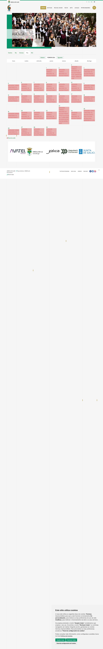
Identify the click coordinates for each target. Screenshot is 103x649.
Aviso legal (73, 171)
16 (59, 94)
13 (21, 94)
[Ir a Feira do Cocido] (9, 7)
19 (8, 111)
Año (32, 53)
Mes (27, 53)
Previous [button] (5, 151)
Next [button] (97, 151)
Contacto (80, 171)
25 (84, 109)
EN (91, 2)
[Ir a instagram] (95, 171)
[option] (16, 151)
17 (71, 94)
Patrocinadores (85, 7)
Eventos (10, 53)
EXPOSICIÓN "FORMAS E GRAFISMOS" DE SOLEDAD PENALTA (89, 71)
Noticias (49, 7)
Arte (71, 7)
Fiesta (66, 7)
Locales (77, 7)
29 (47, 127)
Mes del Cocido (58, 7)
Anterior (43, 57)
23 (59, 106)
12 (8, 95)
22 (46, 110)
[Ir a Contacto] (94, 1)
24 (72, 110)
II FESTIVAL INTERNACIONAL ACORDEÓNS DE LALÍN (89, 118)
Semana (21, 53)
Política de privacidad (64, 171)
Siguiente (60, 57)
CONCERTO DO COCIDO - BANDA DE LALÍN (76, 76)
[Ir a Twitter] (93, 171)
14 (34, 94)
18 (84, 95)
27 (22, 127)
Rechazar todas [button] (71, 640)
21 (34, 110)
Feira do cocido (11, 138)
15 (46, 94)
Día (16, 53)
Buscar (94, 8)
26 (8, 128)
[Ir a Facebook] (90, 171)
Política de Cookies (66, 636)
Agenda (43, 7)
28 (34, 127)
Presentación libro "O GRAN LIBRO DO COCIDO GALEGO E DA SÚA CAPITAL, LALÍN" (64, 119)
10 (71, 82)
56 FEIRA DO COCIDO (89, 75)
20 (22, 110)
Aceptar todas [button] (60, 640)
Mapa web (85, 171)
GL (89, 2)
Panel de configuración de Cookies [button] (66, 643)
